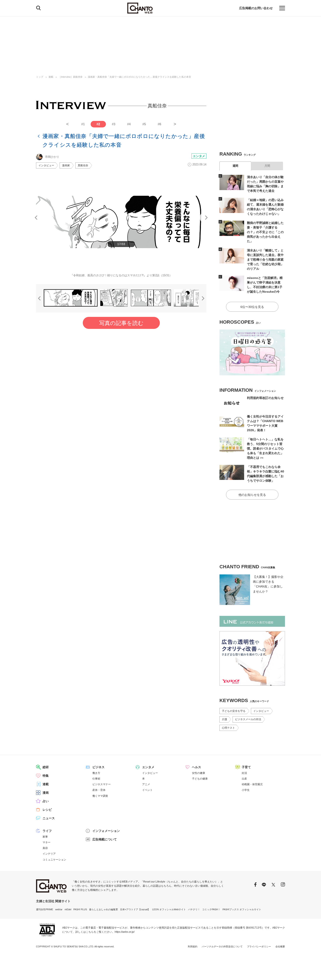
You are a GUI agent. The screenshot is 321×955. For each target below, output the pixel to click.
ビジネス (98, 767)
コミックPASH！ (211, 909)
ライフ (47, 831)
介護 (224, 719)
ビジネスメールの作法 (248, 719)
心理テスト (228, 727)
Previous (36, 217)
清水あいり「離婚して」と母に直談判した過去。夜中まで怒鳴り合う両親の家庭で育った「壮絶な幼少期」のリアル (265, 259)
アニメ (146, 784)
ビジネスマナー (101, 784)
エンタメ (199, 156)
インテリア (49, 853)
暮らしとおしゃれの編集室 (103, 909)
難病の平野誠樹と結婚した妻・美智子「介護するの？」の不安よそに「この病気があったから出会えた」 (265, 232)
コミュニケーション (54, 859)
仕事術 (96, 778)
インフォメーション (106, 831)
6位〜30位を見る (252, 307)
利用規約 (192, 946)
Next (206, 217)
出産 (244, 778)
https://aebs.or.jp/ (125, 931)
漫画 (46, 792)
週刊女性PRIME (44, 909)
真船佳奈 (83, 165)
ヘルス (196, 767)
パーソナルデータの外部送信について (222, 946)
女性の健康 (198, 773)
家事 (45, 836)
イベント (147, 790)
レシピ (47, 809)
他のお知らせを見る (252, 494)
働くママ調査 (100, 795)
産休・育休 (98, 790)
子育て (246, 767)
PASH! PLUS (80, 909)
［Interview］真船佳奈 (71, 77)
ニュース (49, 818)
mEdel (68, 909)
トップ (39, 77)
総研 (46, 767)
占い (46, 801)
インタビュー (46, 165)
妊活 (244, 773)
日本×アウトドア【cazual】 (135, 909)
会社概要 (280, 946)
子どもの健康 (200, 778)
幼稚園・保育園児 (252, 784)
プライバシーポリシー (259, 946)
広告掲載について (104, 839)
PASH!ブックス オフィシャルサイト (242, 909)
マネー (46, 842)
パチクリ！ (194, 909)
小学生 (246, 790)
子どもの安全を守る (233, 711)
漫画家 (66, 165)
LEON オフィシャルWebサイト (169, 909)
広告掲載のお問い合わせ (256, 8)
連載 (50, 77)
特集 (46, 775)
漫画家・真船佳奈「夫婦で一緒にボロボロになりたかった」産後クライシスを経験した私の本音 (139, 77)
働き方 (96, 773)
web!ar (58, 909)
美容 (45, 848)
